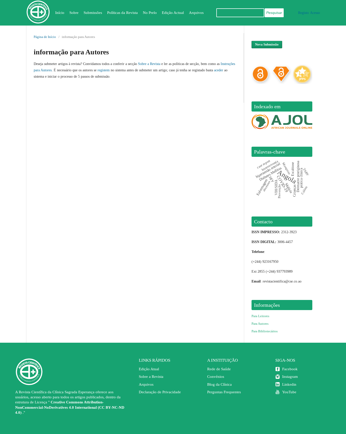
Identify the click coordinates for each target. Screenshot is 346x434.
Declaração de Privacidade (160, 392)
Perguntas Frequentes (224, 392)
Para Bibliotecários (265, 331)
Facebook (290, 369)
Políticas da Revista (122, 13)
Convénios (215, 377)
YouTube (289, 392)
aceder (218, 70)
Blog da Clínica (219, 384)
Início (59, 13)
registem (104, 70)
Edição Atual (149, 369)
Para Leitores (260, 316)
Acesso (315, 13)
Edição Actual (173, 13)
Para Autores (260, 324)
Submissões (93, 13)
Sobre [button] (74, 13)
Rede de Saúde (219, 369)
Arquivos (196, 13)
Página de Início (45, 37)
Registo (303, 13)
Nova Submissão (267, 44)
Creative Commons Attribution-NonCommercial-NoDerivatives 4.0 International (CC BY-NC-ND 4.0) (69, 407)
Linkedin (289, 384)
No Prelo (150, 13)
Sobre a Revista (149, 64)
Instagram (290, 377)
